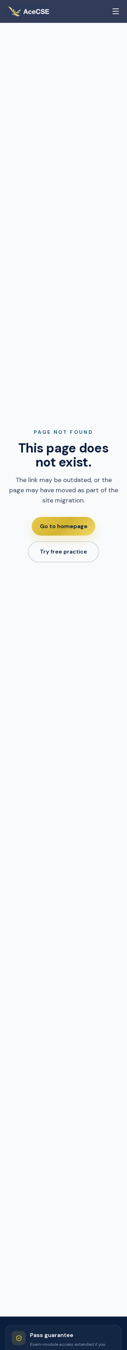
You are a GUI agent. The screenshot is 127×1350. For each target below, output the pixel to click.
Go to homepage (63, 526)
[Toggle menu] (115, 11)
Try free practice (63, 551)
